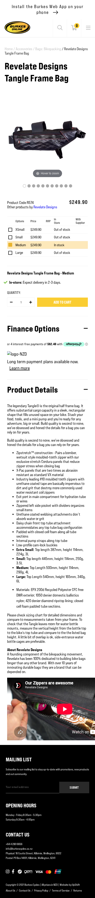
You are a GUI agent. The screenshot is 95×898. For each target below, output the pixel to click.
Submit (74, 787)
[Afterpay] (20, 872)
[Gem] (28, 872)
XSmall (19, 229)
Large (19, 253)
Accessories (25, 49)
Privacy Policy (41, 890)
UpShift (76, 884)
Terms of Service (61, 890)
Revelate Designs (45, 207)
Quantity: (14, 293)
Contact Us (24, 890)
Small (19, 237)
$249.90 (36, 229)
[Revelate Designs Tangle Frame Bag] (24, 186)
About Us (10, 890)
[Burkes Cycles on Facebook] (13, 872)
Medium (20, 245)
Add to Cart (62, 302)
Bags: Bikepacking (48, 49)
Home (10, 49)
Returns (77, 890)
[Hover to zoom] (47, 138)
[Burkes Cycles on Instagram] (7, 872)
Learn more (19, 368)
